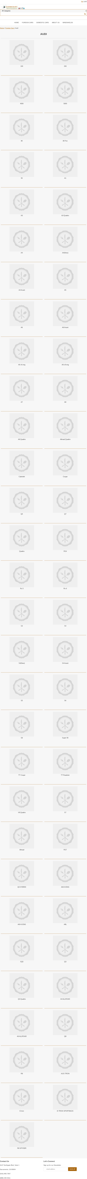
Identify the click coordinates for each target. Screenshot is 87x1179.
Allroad (21, 850)
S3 (22, 626)
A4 (22, 253)
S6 (65, 700)
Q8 (65, 1036)
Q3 (65, 962)
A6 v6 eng (21, 365)
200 (65, 66)
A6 (22, 327)
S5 (22, 700)
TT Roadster (65, 775)
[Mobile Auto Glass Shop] (12, 6)
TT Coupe (21, 775)
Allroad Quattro (65, 439)
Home (16, 22)
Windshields (68, 22)
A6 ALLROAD (22, 1036)
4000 (21, 103)
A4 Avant (22, 290)
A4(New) (65, 253)
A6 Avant (65, 327)
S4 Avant (65, 663)
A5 (65, 290)
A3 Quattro (65, 215)
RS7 (65, 850)
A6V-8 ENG (65, 887)
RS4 (65, 551)
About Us (55, 22)
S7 (65, 812)
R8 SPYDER (21, 1148)
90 (22, 178)
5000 (65, 103)
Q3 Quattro (22, 999)
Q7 (65, 514)
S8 (22, 738)
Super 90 (65, 738)
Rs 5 (21, 588)
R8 (22, 1073)
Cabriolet (22, 476)
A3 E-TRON (65, 1073)
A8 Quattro (22, 439)
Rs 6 (65, 588)
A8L (65, 924)
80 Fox (65, 141)
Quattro (21, 551)
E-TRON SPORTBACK (65, 1111)
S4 (65, 626)
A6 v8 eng (65, 365)
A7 (22, 402)
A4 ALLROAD (65, 999)
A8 (65, 402)
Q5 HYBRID (22, 887)
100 (21, 66)
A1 (65, 178)
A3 (22, 215)
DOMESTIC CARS (42, 22)
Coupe (65, 476)
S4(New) (22, 663)
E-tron (22, 1111)
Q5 (22, 514)
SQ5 (21, 962)
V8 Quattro (22, 812)
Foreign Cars (27, 22)
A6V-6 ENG (22, 924)
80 (22, 141)
